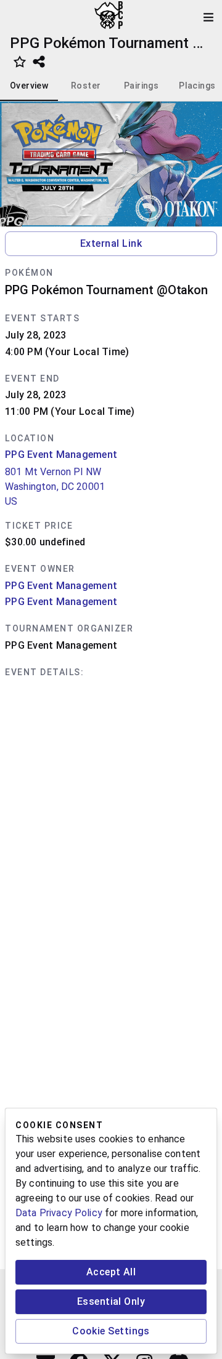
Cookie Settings (111, 1331)
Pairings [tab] (141, 85)
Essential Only (111, 1301)
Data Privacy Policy (58, 1213)
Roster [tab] (86, 85)
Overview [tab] (29, 85)
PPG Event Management (61, 454)
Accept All (111, 1272)
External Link (111, 243)
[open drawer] (208, 17)
